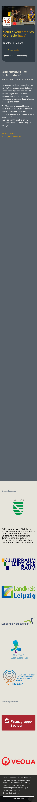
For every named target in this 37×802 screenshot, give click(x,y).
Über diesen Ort (13, 50)
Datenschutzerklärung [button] (11, 793)
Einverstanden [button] (18, 798)
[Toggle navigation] (3, 3)
